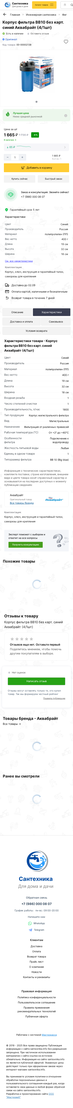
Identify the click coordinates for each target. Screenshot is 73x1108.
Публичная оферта (36, 1016)
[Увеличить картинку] (36, 74)
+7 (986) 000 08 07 (33, 196)
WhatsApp (39, 923)
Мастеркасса (49, 1034)
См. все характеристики (19, 261)
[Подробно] (66, 115)
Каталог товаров (41, 5)
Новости (37, 971)
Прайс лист (36, 961)
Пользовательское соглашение (36, 1002)
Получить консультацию (25, 544)
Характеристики (52, 312)
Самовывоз (56, 321)
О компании (36, 966)
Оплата (36, 951)
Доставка (36, 946)
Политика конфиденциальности (37, 997)
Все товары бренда (22, 502)
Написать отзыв (36, 681)
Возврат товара (36, 956)
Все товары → (12, 724)
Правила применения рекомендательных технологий (37, 1009)
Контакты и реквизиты (36, 977)
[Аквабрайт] (50, 499)
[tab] (36, 102)
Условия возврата (36, 330)
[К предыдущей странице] (4, 14)
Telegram (39, 929)
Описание (17, 312)
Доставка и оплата (21, 321)
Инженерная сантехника (41, 14)
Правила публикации (54, 698)
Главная (15, 14)
